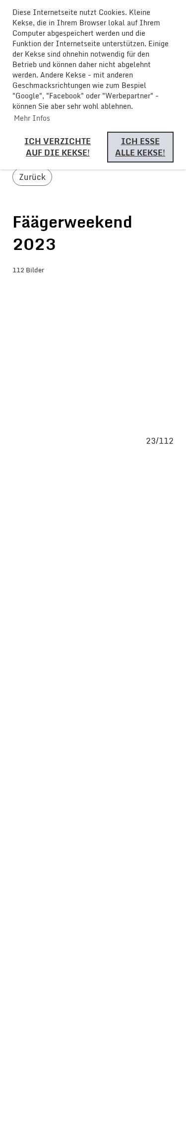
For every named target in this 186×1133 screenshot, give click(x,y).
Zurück (32, 176)
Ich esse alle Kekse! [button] (140, 147)
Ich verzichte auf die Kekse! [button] (57, 147)
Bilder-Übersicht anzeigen (84, 290)
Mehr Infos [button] (32, 118)
